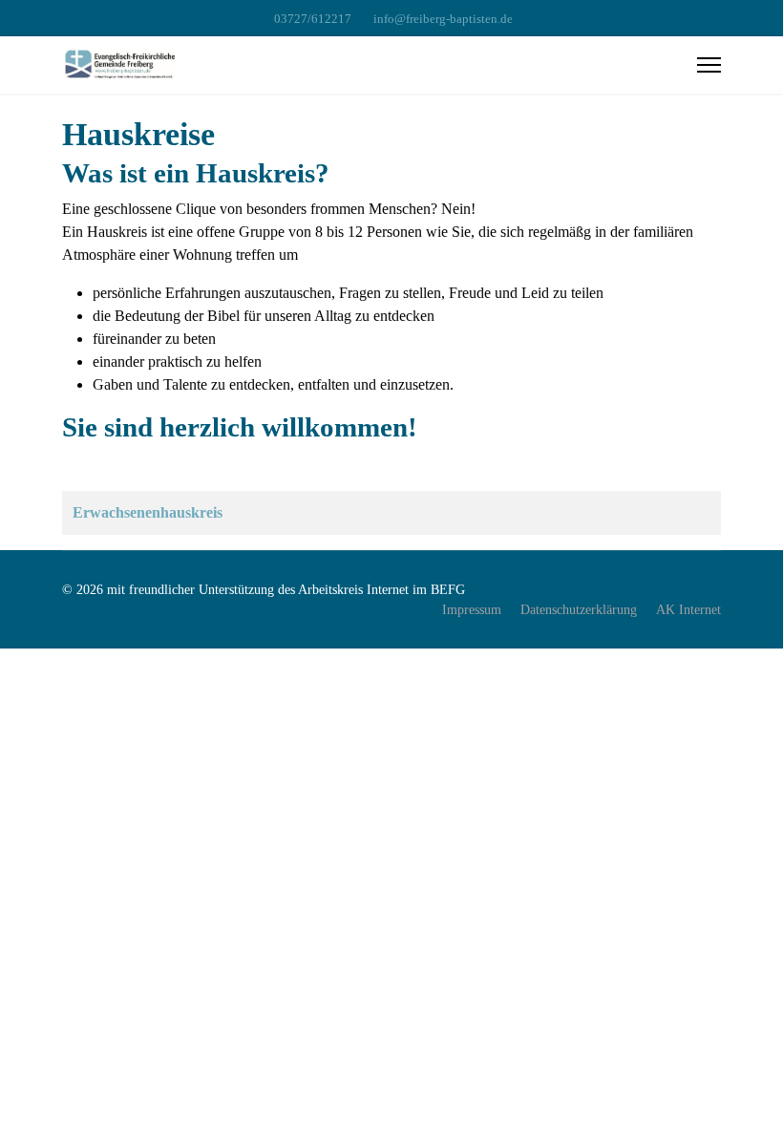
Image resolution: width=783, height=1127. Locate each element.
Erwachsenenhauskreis (147, 512)
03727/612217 (312, 19)
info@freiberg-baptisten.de (443, 19)
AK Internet (688, 610)
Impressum (471, 610)
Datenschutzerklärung (578, 610)
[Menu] (709, 65)
